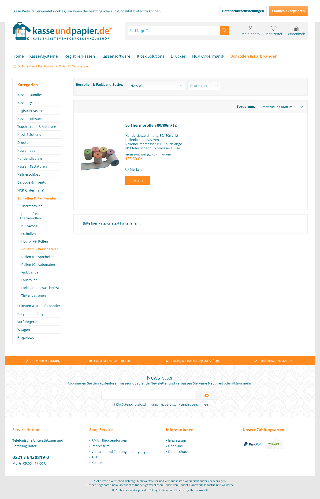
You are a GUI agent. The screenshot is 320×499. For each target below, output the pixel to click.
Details (137, 180)
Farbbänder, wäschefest (39, 287)
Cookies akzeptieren (288, 11)
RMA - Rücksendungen (109, 440)
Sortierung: (246, 106)
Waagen (23, 329)
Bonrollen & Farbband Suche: (99, 84)
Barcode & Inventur (32, 182)
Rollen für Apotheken (37, 257)
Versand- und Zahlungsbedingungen (120, 451)
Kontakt (98, 462)
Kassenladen (27, 150)
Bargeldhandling (30, 313)
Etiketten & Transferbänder (38, 305)
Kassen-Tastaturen (32, 166)
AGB (95, 457)
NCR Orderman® (30, 190)
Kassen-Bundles (30, 94)
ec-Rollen (28, 233)
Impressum (100, 446)
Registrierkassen (30, 110)
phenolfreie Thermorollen (30, 215)
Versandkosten (174, 481)
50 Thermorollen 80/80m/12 (151, 125)
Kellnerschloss (28, 174)
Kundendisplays (30, 158)
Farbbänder (30, 272)
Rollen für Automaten (37, 264)
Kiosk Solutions (29, 134)
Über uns (175, 446)
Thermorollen (31, 206)
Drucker (23, 142)
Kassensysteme (29, 102)
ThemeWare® (199, 490)
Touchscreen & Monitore (36, 126)
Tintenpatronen (33, 295)
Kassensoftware (29, 118)
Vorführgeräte (28, 321)
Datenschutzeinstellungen (243, 11)
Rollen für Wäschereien (39, 249)
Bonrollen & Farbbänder (36, 198)
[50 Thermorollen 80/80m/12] (101, 157)
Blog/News (25, 337)
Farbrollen (28, 280)
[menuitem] (297, 31)
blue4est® (29, 226)
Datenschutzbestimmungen (140, 404)
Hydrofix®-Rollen (34, 241)
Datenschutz (178, 451)
